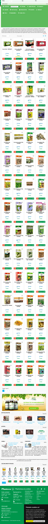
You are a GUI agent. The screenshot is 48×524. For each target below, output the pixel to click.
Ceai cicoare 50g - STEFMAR (18, 213)
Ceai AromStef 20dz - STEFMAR (18, 96)
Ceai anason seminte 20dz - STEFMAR (18, 143)
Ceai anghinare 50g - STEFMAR (41, 143)
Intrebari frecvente (28, 496)
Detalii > (21, 442)
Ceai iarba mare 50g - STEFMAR (29, 376)
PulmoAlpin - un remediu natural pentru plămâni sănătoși (18, 437)
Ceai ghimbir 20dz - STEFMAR (7, 353)
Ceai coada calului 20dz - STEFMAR (40, 236)
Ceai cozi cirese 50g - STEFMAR (7, 283)
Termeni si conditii (28, 497)
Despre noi (39, 496)
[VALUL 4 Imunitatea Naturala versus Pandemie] (30, 432)
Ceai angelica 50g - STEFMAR (29, 143)
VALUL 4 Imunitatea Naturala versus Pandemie (30, 437)
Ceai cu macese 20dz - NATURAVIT (41, 50)
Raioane (23, 6)
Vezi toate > (44, 464)
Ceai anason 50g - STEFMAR (7, 143)
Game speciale (32, 6)
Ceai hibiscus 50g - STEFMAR (18, 376)
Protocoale (14, 9)
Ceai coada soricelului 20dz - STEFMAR (30, 259)
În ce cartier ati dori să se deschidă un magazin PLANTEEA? (13, 444)
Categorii (6, 6)
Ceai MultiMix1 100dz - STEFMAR (7, 96)
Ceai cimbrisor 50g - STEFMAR (40, 213)
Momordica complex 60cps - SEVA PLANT (44, 474)
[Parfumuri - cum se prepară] (6, 432)
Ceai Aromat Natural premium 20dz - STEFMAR (29, 96)
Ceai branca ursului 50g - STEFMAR (29, 166)
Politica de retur (28, 494)
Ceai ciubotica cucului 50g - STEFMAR (18, 236)
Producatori (23, 9)
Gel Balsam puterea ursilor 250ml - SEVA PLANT (27, 475)
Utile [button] (5, 13)
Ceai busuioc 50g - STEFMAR (7, 189)
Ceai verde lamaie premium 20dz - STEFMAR (41, 96)
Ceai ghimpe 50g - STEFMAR (18, 353)
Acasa (38, 494)
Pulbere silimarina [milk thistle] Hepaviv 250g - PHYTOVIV (32, 475)
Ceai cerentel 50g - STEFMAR (41, 189)
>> (15, 390)
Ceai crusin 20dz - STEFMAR (18, 306)
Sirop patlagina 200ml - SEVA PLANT (15, 474)
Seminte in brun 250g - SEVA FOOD (21, 473)
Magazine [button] (13, 13)
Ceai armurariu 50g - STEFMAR (18, 166)
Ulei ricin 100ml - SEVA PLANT (9, 473)
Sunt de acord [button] (29, 521)
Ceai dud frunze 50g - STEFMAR (29, 306)
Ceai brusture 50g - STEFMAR (41, 166)
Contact (38, 499)
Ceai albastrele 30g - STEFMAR (41, 120)
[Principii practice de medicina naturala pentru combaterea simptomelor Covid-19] (41, 432)
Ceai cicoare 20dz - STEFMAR (29, 213)
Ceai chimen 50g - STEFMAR (7, 213)
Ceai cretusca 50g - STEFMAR (40, 283)
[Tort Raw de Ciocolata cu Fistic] (18, 418)
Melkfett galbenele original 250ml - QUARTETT (4, 474)
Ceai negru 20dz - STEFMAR (41, 73)
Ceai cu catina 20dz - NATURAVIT (18, 50)
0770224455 (5, 497)
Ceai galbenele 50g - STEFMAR (18, 329)
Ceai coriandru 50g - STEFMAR (40, 259)
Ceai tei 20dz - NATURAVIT (7, 49)
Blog (37, 497)
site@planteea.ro (6, 517)
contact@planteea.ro (6, 501)
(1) (20, 56)
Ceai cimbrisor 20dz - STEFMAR (7, 236)
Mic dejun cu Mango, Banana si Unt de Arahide (42, 423)
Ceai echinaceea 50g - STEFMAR (41, 306)
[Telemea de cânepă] (6, 418)
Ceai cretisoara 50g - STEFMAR (29, 283)
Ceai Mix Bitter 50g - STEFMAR (7, 120)
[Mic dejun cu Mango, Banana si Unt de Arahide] (41, 418)
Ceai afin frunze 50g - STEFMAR (18, 120)
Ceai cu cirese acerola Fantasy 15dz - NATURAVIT (29, 50)
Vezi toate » (44, 413)
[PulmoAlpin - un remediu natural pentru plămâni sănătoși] (18, 432)
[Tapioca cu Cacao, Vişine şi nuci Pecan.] (30, 418)
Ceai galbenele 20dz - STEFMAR (30, 329)
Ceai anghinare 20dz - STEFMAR (7, 166)
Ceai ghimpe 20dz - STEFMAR (29, 353)
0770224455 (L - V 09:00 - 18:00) (6, 514)
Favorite (32, 9)
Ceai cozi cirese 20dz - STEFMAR (18, 283)
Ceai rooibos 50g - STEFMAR (18, 73)
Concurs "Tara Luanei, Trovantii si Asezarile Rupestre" (36, 444)
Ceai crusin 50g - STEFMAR (7, 305)
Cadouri (6, 9)
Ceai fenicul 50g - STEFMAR (7, 329)
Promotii (41, 6)
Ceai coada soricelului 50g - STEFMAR (18, 259)
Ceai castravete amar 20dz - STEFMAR (29, 189)
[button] (2, 421)
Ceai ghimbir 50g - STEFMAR (41, 329)
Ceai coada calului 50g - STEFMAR (29, 236)
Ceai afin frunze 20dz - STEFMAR (30, 120)
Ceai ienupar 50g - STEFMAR (41, 376)
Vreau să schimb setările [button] (39, 521)
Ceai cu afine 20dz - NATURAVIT (7, 73)
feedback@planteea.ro (17, 503)
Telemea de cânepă (6, 422)
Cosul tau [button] (22, 13)
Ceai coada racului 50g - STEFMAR (7, 259)
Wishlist (39, 9)
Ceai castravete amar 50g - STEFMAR (18, 189)
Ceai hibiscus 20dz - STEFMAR (7, 376)
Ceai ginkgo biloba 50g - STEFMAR (41, 353)
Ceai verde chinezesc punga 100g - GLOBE (29, 73)
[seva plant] (24, 402)
